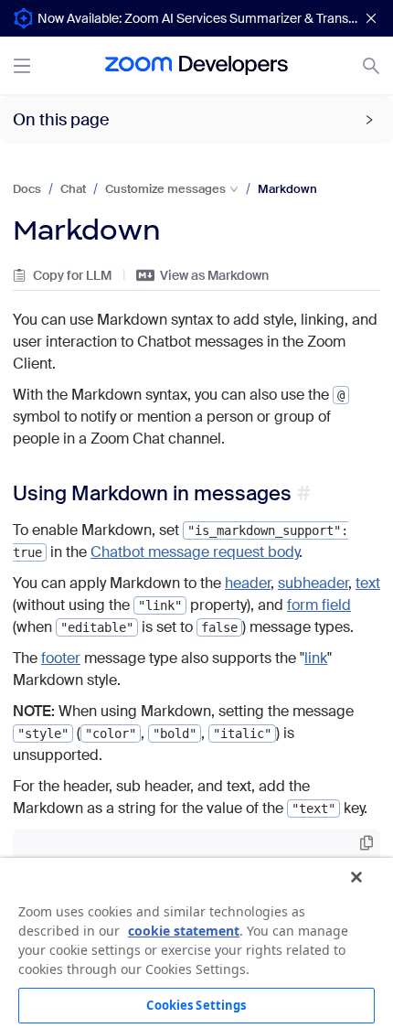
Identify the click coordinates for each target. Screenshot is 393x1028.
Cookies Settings (196, 1005)
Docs (27, 189)
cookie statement (183, 930)
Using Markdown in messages (152, 493)
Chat (73, 189)
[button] (196, 120)
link (315, 658)
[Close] (356, 877)
